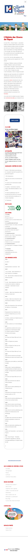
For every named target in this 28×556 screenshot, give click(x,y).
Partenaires (8, 492)
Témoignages (9, 470)
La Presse (8, 474)
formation (6, 93)
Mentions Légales (11, 549)
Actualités (8, 468)
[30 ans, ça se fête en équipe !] (13, 139)
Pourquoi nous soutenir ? (11, 484)
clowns (10, 80)
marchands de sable (10, 98)
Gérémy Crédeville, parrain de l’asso (12, 159)
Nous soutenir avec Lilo (11, 494)
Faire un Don (8, 486)
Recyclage (8, 498)
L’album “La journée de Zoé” (12, 490)
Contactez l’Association (11, 476)
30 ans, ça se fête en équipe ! (11, 129)
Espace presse (9, 528)
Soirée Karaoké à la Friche (10, 155)
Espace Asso (8, 530)
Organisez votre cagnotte (11, 488)
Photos (7, 472)
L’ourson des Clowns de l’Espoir (13, 500)
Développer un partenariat (11, 496)
